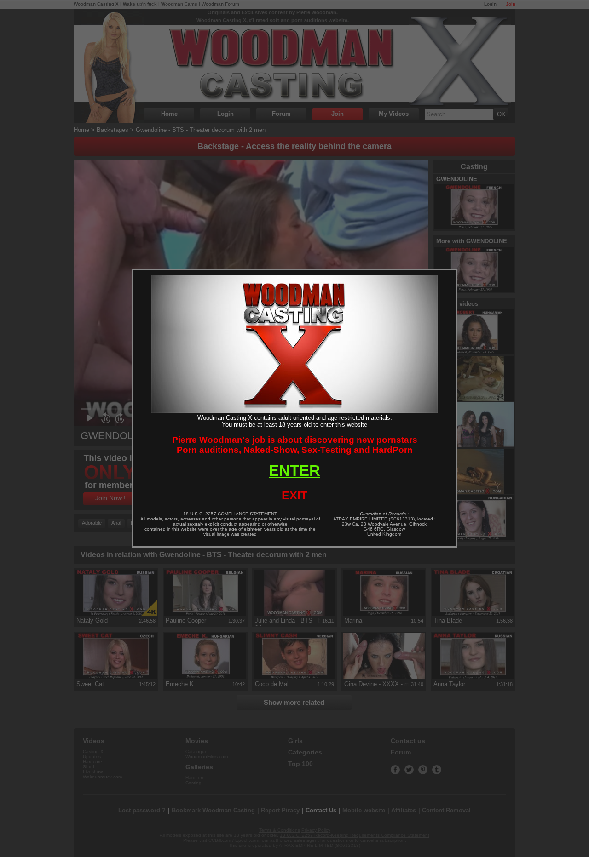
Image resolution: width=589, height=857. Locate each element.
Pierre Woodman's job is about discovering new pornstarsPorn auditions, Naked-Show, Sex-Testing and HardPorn (294, 445)
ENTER (294, 470)
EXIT (294, 495)
